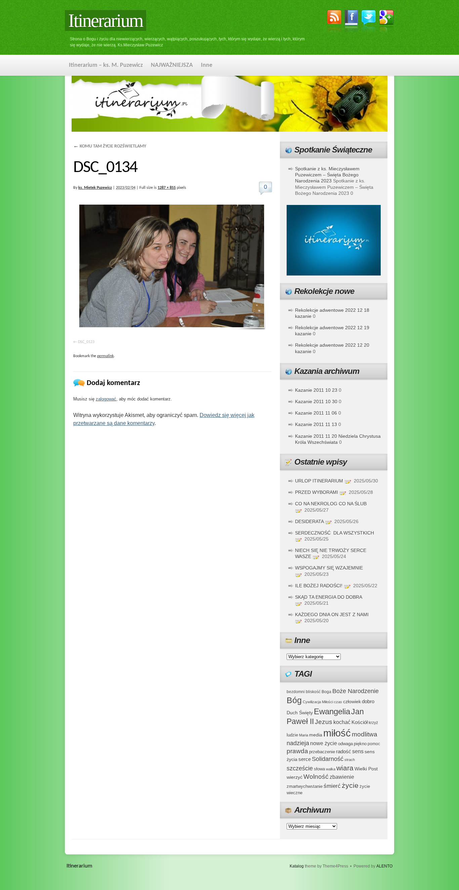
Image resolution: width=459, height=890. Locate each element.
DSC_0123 (86, 342)
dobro (368, 701)
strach (349, 760)
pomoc (374, 743)
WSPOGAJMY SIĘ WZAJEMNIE (329, 567)
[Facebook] (351, 22)
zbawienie (342, 777)
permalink (105, 356)
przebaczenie (322, 751)
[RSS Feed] (334, 22)
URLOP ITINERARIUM (319, 480)
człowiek (352, 701)
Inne (206, 65)
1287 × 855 (167, 188)
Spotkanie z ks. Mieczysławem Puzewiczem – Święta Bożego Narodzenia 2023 (327, 174)
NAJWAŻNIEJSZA (172, 65)
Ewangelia (332, 711)
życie (350, 785)
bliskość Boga (318, 691)
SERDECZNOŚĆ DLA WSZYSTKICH (334, 533)
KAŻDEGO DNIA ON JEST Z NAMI (332, 614)
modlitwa (364, 734)
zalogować (106, 398)
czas (338, 702)
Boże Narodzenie (355, 690)
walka (330, 769)
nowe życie (323, 743)
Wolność (316, 776)
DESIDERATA (309, 521)
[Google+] (386, 22)
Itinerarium (105, 20)
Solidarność (327, 759)
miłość (337, 732)
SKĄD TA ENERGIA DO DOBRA (328, 597)
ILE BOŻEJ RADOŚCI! (318, 585)
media (315, 734)
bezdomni (296, 691)
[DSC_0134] (172, 267)
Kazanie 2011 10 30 (316, 401)
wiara (344, 768)
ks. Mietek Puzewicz (95, 188)
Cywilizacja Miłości (318, 702)
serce (304, 759)
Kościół (359, 722)
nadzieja (298, 743)
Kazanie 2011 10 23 (316, 390)
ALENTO (384, 866)
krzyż (373, 722)
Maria (303, 735)
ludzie (292, 734)
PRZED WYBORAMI (316, 492)
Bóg (294, 700)
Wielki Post (366, 768)
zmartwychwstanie (305, 786)
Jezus (323, 721)
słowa (319, 769)
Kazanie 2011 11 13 (316, 424)
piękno (360, 743)
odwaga (345, 743)
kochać (341, 722)
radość (343, 751)
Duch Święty (300, 712)
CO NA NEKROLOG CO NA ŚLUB (331, 503)
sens (358, 751)
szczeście (300, 768)
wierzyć (294, 777)
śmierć (332, 786)
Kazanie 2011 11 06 (316, 413)
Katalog (297, 866)
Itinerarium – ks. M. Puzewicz (106, 65)
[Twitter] (369, 22)
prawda (297, 751)
